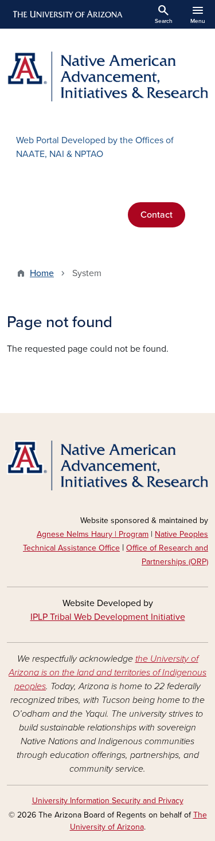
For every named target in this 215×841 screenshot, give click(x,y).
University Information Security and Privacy (107, 800)
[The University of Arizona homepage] (67, 14)
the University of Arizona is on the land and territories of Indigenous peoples (107, 672)
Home (42, 273)
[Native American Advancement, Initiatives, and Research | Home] (107, 76)
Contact (156, 215)
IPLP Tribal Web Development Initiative (107, 617)
